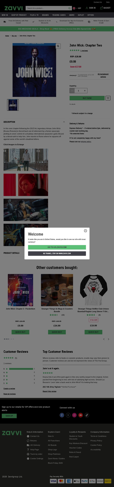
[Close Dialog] (85, 230)
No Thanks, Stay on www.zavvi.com (57, 253)
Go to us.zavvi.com (57, 247)
